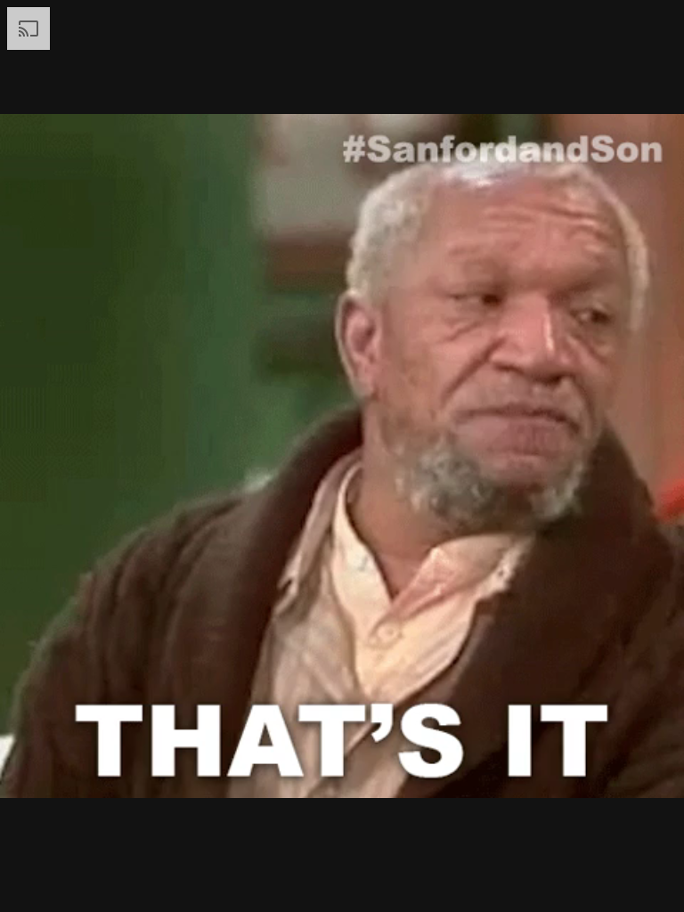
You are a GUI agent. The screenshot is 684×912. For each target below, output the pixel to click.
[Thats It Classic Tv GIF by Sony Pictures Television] (342, 456)
